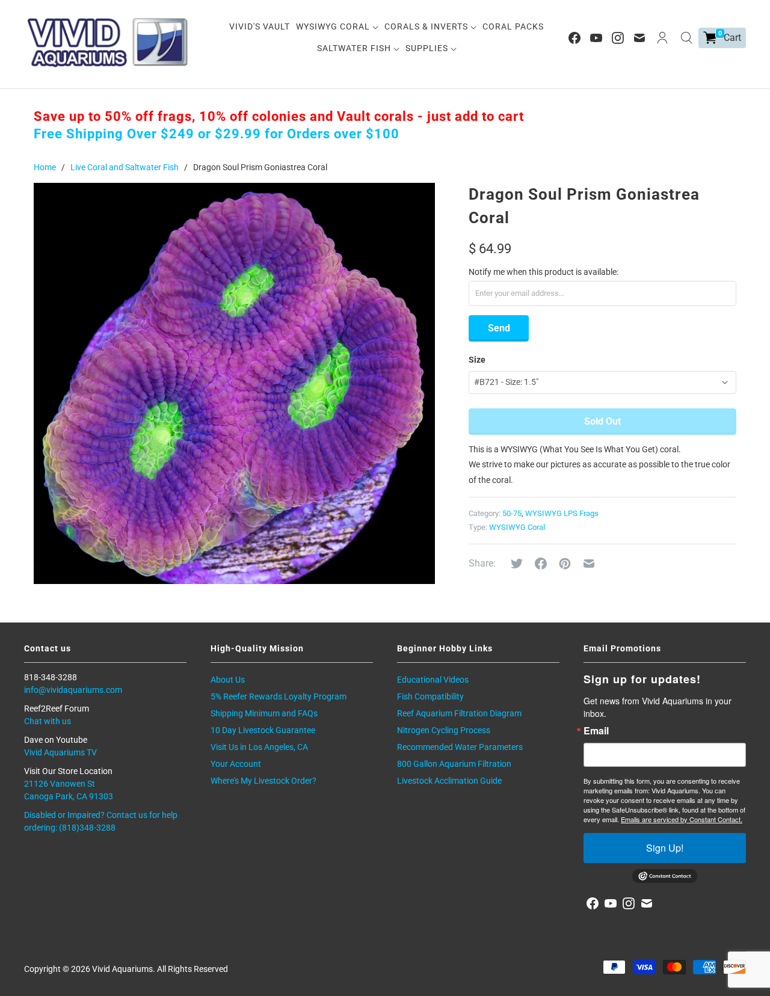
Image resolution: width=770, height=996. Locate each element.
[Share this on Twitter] (517, 564)
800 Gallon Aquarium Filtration (454, 764)
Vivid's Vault (259, 26)
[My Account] (662, 38)
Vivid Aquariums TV (60, 752)
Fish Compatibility (430, 696)
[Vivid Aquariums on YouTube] (596, 38)
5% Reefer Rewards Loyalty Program (278, 696)
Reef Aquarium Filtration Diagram (459, 713)
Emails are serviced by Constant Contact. (681, 819)
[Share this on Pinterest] (565, 564)
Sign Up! (664, 848)
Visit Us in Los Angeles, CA (259, 747)
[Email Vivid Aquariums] (639, 38)
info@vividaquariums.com (73, 690)
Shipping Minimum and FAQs (264, 713)
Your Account (236, 764)
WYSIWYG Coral (334, 26)
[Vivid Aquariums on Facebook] (574, 38)
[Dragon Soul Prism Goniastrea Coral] (234, 383)
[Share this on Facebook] (541, 564)
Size (477, 359)
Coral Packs (513, 26)
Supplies (428, 48)
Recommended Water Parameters (460, 747)
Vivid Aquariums (122, 969)
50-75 (512, 513)
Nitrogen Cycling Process (443, 730)
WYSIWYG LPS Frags (562, 513)
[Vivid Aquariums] (108, 42)
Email (596, 731)
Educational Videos (433, 679)
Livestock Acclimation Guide (449, 780)
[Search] (686, 38)
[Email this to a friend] (589, 564)
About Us (228, 679)
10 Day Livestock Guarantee (263, 730)
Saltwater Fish (355, 48)
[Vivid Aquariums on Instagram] (618, 38)
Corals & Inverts (427, 26)
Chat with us (47, 721)
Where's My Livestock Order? (263, 780)
